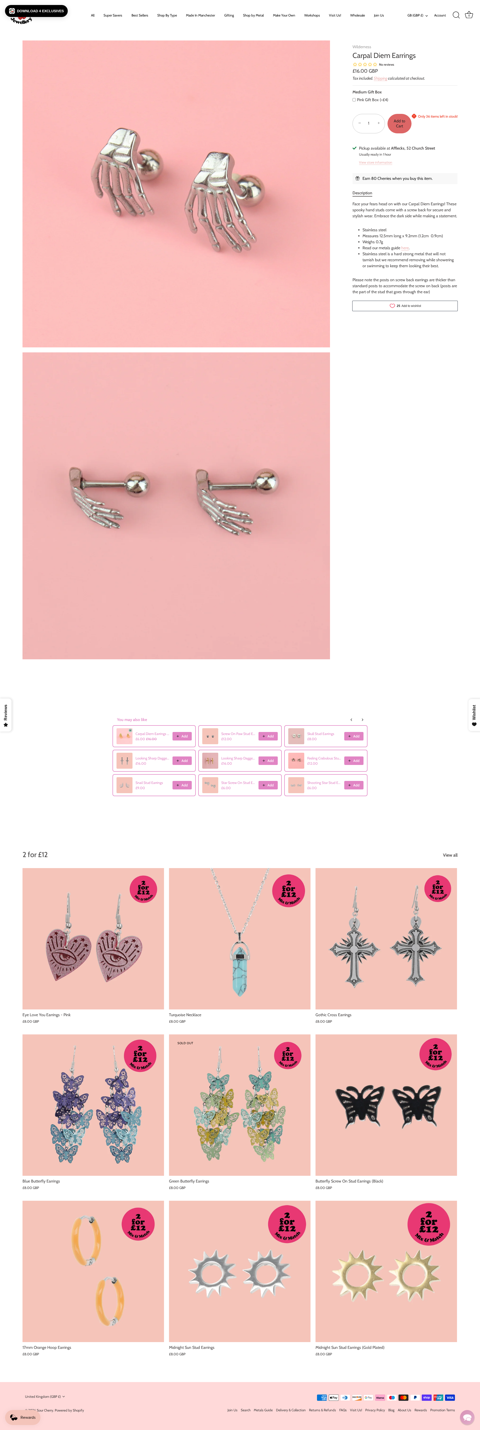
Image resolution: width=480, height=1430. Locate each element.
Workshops (312, 15)
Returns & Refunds (322, 1410)
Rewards (420, 1410)
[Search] (456, 15)
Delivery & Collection (291, 1410)
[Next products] (362, 719)
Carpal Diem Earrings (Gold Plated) (153, 733)
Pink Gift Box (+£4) (372, 99)
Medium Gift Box (367, 92)
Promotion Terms (442, 1410)
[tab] (364, 193)
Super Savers (113, 15)
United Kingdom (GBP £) (43, 1397)
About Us (404, 1410)
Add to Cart (399, 123)
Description (362, 192)
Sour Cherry (45, 1410)
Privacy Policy (375, 1410)
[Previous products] (351, 719)
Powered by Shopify (69, 1410)
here (405, 247)
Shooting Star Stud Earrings (324, 782)
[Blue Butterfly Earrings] (93, 1105)
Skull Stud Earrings (320, 733)
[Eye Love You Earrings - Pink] (93, 938)
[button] (36, 11)
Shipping (380, 78)
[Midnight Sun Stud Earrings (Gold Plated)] (386, 1271)
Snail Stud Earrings (149, 782)
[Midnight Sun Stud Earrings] (239, 1271)
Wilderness (361, 46)
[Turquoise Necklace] (239, 938)
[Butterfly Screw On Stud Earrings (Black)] (386, 1105)
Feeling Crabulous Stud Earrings (324, 758)
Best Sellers (140, 15)
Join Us (379, 15)
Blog (391, 1410)
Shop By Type (167, 15)
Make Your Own (284, 15)
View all (450, 855)
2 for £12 (35, 854)
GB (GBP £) (415, 15)
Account (440, 15)
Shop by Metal (253, 15)
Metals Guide (263, 1410)
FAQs (343, 1410)
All (92, 15)
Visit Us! (335, 15)
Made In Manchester (200, 15)
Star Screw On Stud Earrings (238, 782)
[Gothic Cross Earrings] (386, 938)
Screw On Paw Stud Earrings (238, 733)
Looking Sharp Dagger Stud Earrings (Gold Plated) (238, 758)
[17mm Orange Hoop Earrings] (93, 1271)
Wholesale (357, 15)
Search (245, 1410)
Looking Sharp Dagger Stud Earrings (153, 758)
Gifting (229, 15)
